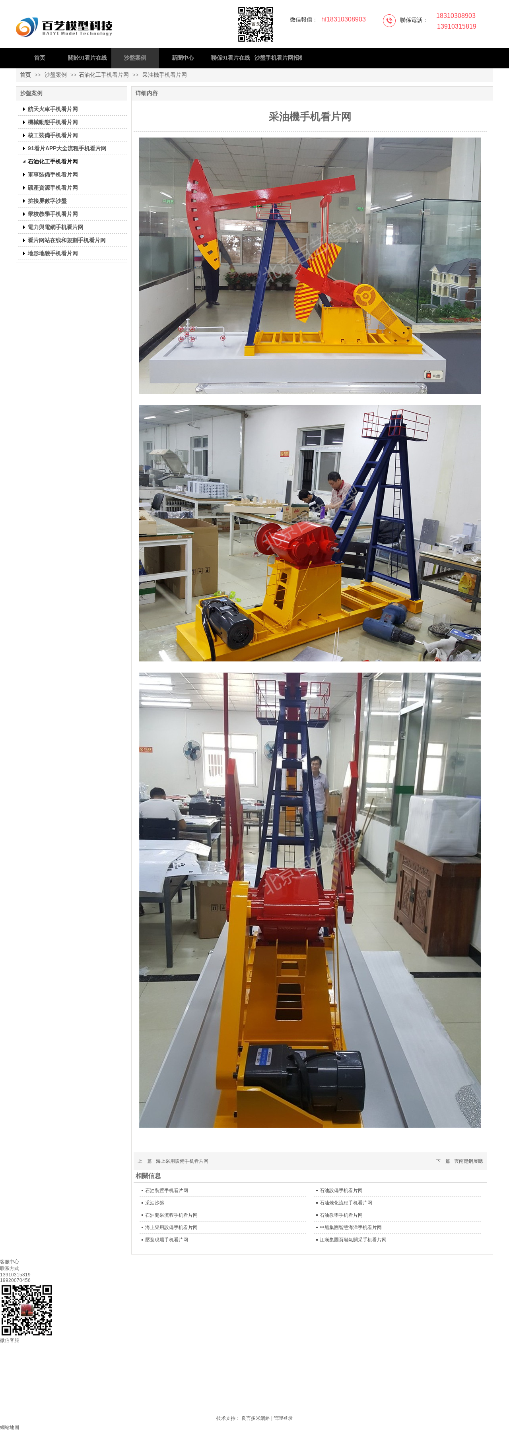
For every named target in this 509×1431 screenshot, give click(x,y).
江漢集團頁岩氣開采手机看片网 (353, 1240)
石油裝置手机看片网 (166, 1190)
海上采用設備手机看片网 (182, 1161)
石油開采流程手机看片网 (171, 1215)
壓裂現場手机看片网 (166, 1240)
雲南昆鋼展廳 (468, 1161)
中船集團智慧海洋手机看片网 (351, 1227)
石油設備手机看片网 (341, 1190)
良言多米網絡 (255, 1418)
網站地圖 (9, 1427)
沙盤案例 (56, 75)
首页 (25, 75)
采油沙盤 (154, 1203)
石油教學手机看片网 (341, 1215)
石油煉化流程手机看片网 (346, 1203)
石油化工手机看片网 (104, 75)
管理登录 (283, 1418)
